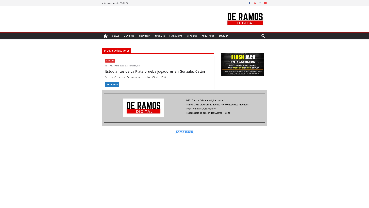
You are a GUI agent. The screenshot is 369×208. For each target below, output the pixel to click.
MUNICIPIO (129, 36)
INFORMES (160, 36)
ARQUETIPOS (208, 36)
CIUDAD (115, 36)
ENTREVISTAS (175, 36)
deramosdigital (133, 66)
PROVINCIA (144, 36)
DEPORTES (192, 36)
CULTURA (223, 36)
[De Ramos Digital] (105, 35)
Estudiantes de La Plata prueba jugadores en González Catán (155, 71)
